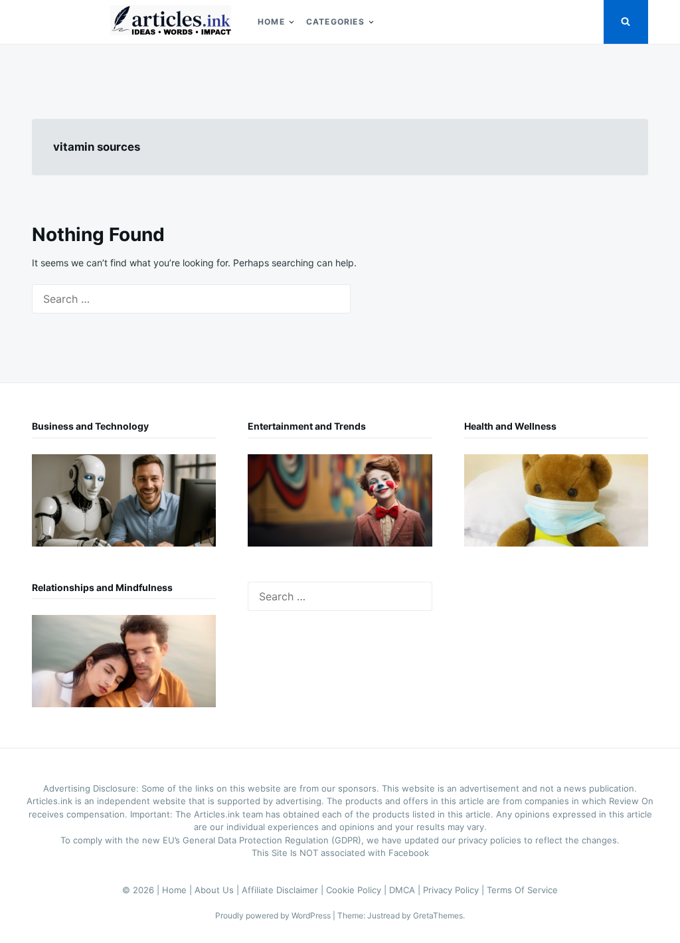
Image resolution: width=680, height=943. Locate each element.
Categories (335, 22)
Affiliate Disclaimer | (284, 890)
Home (271, 22)
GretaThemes (438, 915)
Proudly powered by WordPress (274, 915)
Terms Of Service (522, 890)
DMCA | (406, 890)
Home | (178, 890)
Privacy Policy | (455, 890)
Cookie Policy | (357, 890)
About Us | (218, 890)
